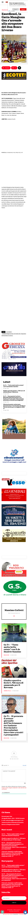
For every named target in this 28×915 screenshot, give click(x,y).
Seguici (23, 9)
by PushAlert (12, 11)
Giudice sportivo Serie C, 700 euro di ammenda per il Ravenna (14, 391)
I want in (14, 902)
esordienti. (9, 332)
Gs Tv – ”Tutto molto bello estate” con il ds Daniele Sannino (13, 385)
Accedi (24, 765)
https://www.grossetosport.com (14, 613)
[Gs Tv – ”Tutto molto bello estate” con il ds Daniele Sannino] (14, 632)
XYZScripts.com (22, 914)
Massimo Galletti (6, 10)
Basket (5, 58)
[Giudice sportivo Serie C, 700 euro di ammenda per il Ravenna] (14, 668)
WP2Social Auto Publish (8, 914)
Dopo (15, 9)
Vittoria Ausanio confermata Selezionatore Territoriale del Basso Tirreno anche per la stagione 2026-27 (14, 406)
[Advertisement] (14, 136)
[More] (19, 67)
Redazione (6, 655)
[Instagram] (14, 615)
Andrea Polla (7, 690)
